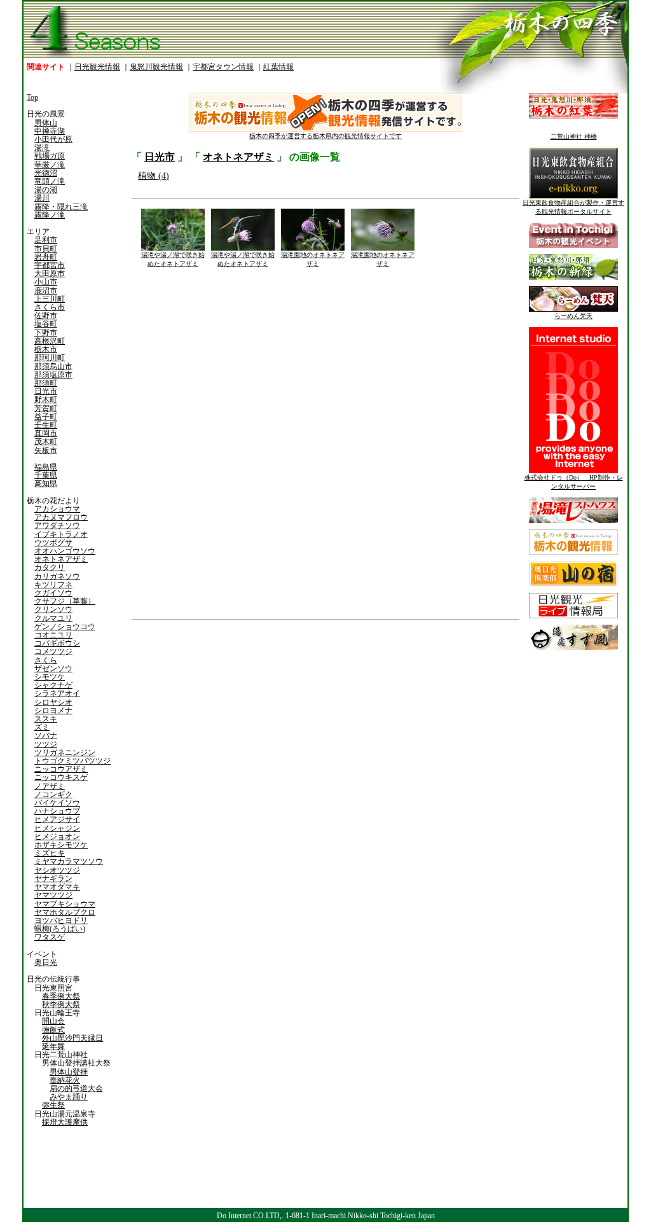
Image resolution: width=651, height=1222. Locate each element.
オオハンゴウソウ (64, 550)
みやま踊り (69, 1096)
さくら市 (49, 307)
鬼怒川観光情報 (156, 66)
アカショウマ (57, 508)
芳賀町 (45, 408)
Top (32, 97)
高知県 (45, 483)
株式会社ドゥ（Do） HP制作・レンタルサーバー (573, 482)
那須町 (45, 382)
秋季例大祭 (61, 1004)
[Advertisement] (227, 722)
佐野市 (45, 315)
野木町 (45, 399)
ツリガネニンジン (64, 752)
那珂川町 (49, 357)
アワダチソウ (57, 525)
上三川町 (49, 299)
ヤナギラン (53, 878)
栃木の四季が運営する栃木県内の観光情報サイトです (325, 135)
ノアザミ (49, 786)
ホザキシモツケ (61, 844)
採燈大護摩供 (65, 1122)
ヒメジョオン (57, 836)
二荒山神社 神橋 (574, 136)
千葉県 (45, 475)
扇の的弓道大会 (76, 1088)
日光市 (45, 391)
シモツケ (49, 676)
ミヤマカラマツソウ (68, 861)
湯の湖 (45, 189)
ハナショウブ (57, 811)
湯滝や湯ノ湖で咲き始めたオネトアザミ (173, 259)
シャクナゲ (53, 685)
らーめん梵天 (573, 315)
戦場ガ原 (49, 155)
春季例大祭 (61, 996)
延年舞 (53, 1046)
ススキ (45, 718)
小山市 (45, 281)
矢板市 (45, 450)
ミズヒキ (49, 853)
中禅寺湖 (49, 131)
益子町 (45, 416)
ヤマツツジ (53, 895)
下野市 (45, 332)
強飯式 (53, 1029)
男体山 (45, 122)
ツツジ (45, 744)
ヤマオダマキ (57, 886)
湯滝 (42, 147)
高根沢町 (49, 341)
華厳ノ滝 (49, 164)
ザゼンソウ (53, 668)
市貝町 (45, 248)
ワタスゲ (49, 937)
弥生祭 (53, 1104)
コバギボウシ (57, 643)
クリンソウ (53, 609)
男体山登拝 (69, 1071)
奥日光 (45, 962)
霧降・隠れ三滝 (61, 206)
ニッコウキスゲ (61, 777)
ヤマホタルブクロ (64, 912)
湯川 (42, 197)
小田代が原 (53, 139)
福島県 (45, 466)
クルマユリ (53, 618)
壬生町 (45, 424)
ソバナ (45, 735)
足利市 (45, 239)
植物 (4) (153, 176)
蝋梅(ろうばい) (59, 928)
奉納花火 (65, 1080)
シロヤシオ (53, 702)
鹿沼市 (45, 290)
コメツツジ (53, 651)
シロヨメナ (53, 710)
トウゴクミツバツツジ (72, 760)
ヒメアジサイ (57, 819)
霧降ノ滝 (49, 215)
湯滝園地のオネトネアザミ (313, 259)
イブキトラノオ (61, 534)
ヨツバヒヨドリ (61, 920)
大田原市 (49, 273)
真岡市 (45, 433)
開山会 (53, 1021)
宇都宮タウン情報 (223, 66)
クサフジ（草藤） (64, 601)
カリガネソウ (57, 576)
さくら (45, 660)
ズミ (42, 727)
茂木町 (45, 441)
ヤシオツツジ (57, 870)
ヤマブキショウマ (64, 903)
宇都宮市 (49, 265)
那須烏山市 (53, 366)
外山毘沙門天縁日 (72, 1038)
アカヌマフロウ (61, 517)
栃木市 (45, 349)
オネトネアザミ (61, 559)
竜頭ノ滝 (49, 181)
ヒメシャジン (57, 828)
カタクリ (49, 567)
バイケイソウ (57, 802)
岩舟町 (45, 257)
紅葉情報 (278, 66)
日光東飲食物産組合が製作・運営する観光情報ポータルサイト (573, 207)
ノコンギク (53, 794)
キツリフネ (53, 584)
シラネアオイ (57, 693)
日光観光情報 (97, 66)
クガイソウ (53, 592)
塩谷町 (45, 323)
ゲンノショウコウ (64, 626)
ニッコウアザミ (61, 769)
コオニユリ (53, 634)
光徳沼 (45, 173)
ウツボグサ (53, 542)
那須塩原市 (53, 374)
